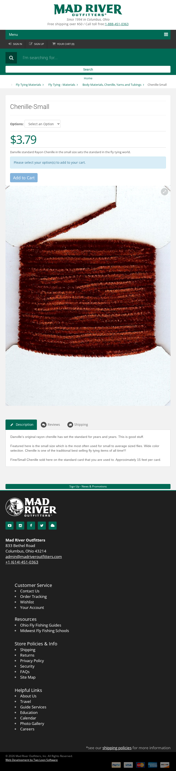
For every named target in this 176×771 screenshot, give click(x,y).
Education (29, 712)
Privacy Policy (32, 660)
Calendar (28, 718)
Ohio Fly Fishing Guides (40, 625)
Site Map (28, 677)
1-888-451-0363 (117, 24)
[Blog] (53, 526)
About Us (28, 696)
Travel (25, 701)
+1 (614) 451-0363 (22, 562)
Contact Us (29, 591)
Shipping (81, 424)
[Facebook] (31, 526)
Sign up (39, 44)
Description (24, 424)
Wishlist (27, 602)
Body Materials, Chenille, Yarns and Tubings (111, 85)
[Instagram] (20, 526)
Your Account (32, 607)
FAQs (25, 671)
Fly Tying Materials (28, 85)
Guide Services (33, 707)
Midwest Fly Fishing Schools (44, 630)
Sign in (17, 44)
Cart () (65, 44)
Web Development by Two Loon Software (32, 760)
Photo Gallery (32, 723)
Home (88, 78)
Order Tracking (33, 596)
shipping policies (117, 747)
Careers (27, 729)
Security (27, 666)
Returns (27, 655)
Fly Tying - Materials (61, 85)
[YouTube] (10, 526)
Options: (17, 124)
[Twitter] (42, 526)
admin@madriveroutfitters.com (34, 556)
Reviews (54, 424)
